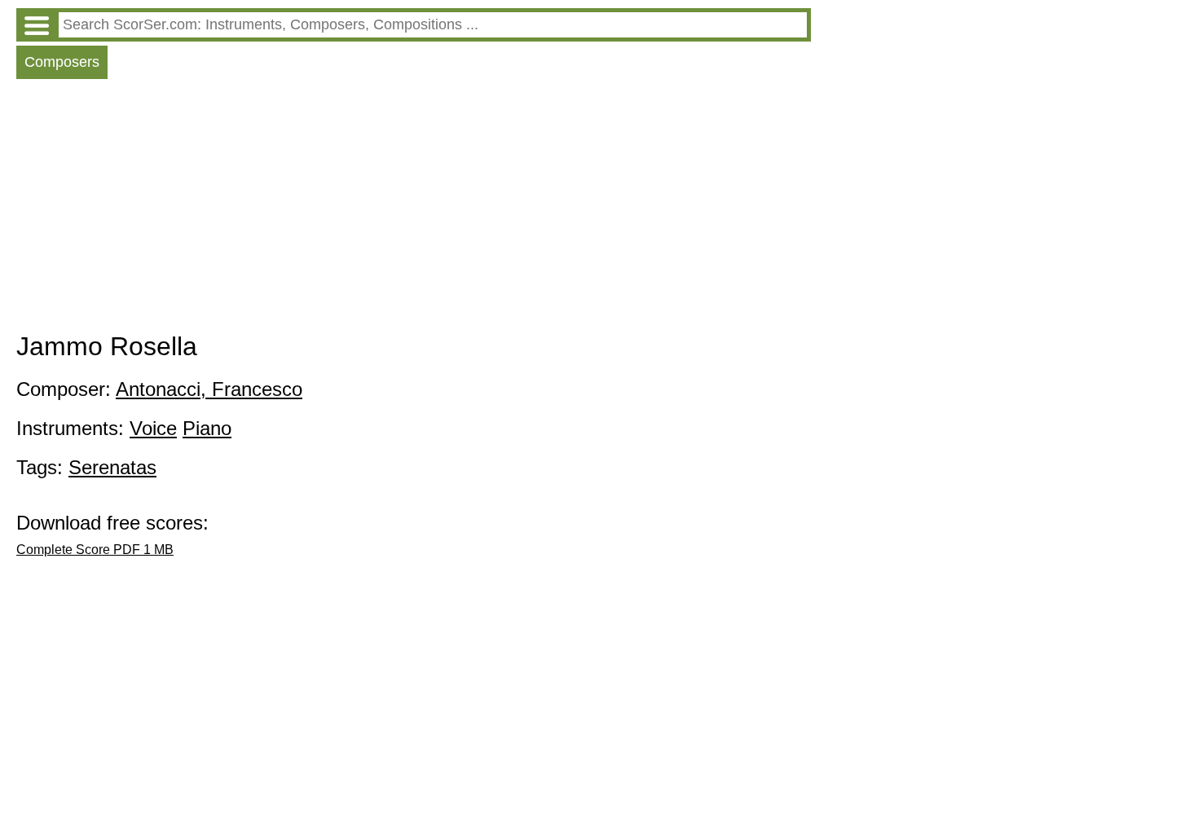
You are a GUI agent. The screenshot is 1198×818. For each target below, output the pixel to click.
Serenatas (112, 467)
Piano (207, 428)
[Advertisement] (413, 209)
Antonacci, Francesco (209, 389)
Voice (153, 428)
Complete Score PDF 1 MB (95, 549)
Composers (61, 62)
